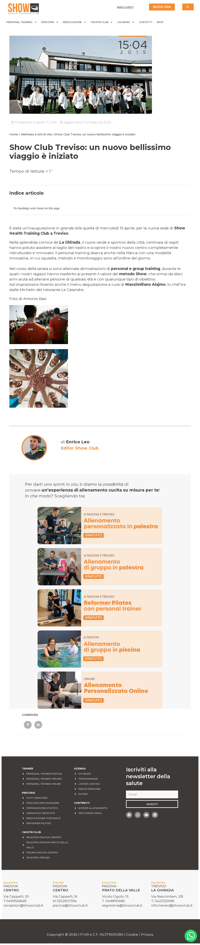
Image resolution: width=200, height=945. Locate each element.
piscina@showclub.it (70, 905)
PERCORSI (47, 22)
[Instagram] (138, 815)
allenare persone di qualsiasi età (63, 279)
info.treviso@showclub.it (172, 905)
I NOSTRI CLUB (99, 22)
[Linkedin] (155, 815)
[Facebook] (129, 815)
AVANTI (152, 804)
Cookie (132, 934)
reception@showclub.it (23, 905)
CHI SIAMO (123, 22)
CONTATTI (145, 22)
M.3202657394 (65, 901)
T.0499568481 (15, 901)
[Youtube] (146, 815)
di (75, 441)
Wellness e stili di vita (36, 134)
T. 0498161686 (113, 901)
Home (13, 134)
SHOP (160, 22)
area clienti (125, 7)
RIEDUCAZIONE (72, 22)
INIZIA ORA (162, 7)
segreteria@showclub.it (122, 905)
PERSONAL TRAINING (19, 22)
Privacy (147, 934)
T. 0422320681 (162, 901)
